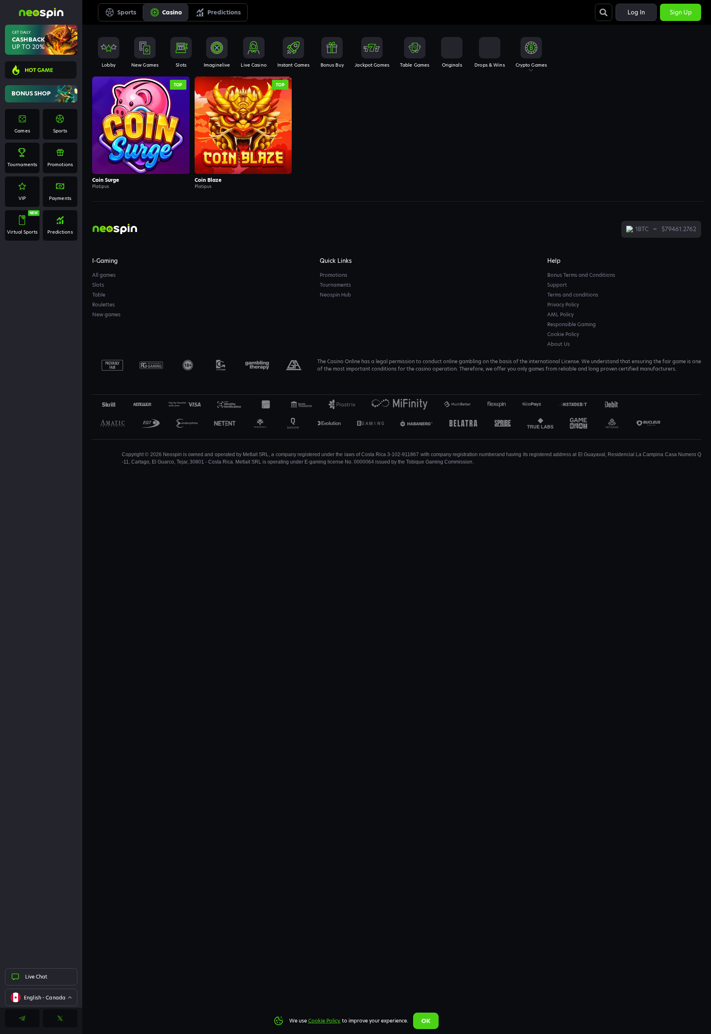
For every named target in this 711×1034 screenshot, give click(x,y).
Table (98, 294)
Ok (425, 1021)
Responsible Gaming (571, 324)
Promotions (333, 274)
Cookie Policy (563, 334)
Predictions (224, 12)
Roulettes (103, 304)
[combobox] (41, 997)
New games (106, 314)
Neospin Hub (335, 294)
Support (557, 284)
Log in (636, 12)
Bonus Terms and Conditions (581, 274)
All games (104, 274)
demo (141, 141)
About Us (558, 344)
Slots (98, 284)
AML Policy (560, 314)
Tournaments (335, 284)
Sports (126, 12)
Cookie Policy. (324, 1020)
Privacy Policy (563, 304)
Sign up (681, 12)
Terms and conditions (572, 294)
